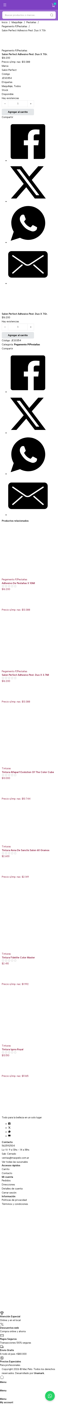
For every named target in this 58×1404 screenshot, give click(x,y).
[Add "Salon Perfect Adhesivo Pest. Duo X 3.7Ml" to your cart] (4, 693)
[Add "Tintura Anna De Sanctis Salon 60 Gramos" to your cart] (4, 869)
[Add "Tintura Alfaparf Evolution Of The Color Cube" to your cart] (4, 791)
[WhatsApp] (28, 242)
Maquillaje (17, 22)
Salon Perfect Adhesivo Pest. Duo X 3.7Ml (25, 674)
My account (6, 1402)
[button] (53, 5)
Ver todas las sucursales (15, 1161)
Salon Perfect (9, 70)
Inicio (5, 22)
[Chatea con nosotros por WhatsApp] (50, 1396)
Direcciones (8, 1184)
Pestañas (31, 22)
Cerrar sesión (9, 1192)
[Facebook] (28, 160)
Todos (17, 86)
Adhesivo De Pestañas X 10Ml (18, 583)
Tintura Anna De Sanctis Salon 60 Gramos (25, 850)
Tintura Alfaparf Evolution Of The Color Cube (28, 772)
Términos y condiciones (15, 1204)
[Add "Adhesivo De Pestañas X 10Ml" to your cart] (4, 602)
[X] (28, 201)
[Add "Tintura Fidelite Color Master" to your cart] (4, 976)
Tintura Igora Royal (12, 1049)
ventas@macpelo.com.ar (15, 1157)
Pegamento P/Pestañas (14, 26)
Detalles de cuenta (12, 1188)
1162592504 (8, 1145)
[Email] (28, 283)
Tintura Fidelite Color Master (18, 957)
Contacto (7, 1173)
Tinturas (6, 768)
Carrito (6, 1169)
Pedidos (6, 1180)
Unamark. (39, 1373)
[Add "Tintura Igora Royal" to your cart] (4, 1068)
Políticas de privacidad (14, 1200)
